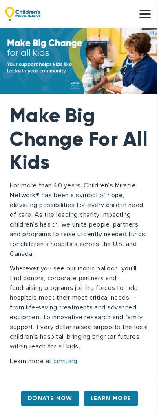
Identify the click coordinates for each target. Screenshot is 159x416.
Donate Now (50, 398)
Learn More (111, 398)
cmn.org (65, 361)
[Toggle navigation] (145, 14)
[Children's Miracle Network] (23, 14)
